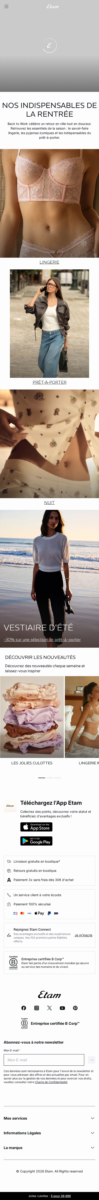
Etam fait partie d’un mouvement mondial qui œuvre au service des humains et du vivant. (55, 964)
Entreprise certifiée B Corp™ (42, 959)
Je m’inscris (83, 935)
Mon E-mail (12, 1050)
